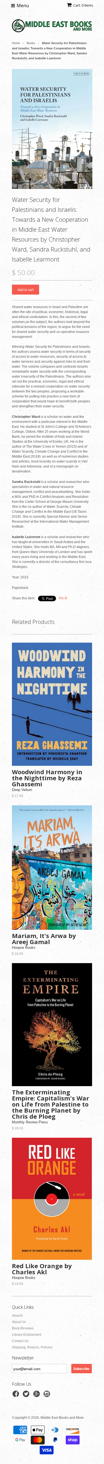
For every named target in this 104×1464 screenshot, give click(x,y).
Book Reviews (23, 1328)
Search (17, 1316)
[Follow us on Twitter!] (27, 1396)
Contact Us (20, 1341)
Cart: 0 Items (83, 5)
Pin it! (63, 598)
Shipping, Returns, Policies (32, 1347)
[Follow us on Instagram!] (48, 1396)
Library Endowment (26, 1335)
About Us (19, 1322)
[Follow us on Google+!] (37, 1396)
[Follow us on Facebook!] (16, 1396)
